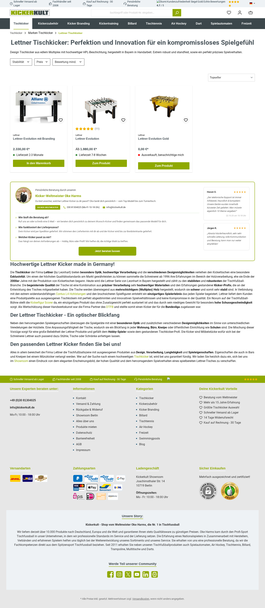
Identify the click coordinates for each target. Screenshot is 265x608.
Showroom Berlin (87, 415)
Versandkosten (140, 598)
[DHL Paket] (15, 478)
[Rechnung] (91, 478)
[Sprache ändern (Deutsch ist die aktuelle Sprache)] (252, 4)
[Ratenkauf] (107, 478)
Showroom (21, 361)
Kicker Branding (149, 409)
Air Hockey (146, 427)
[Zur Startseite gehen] (30, 13)
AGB (79, 444)
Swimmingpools (149, 438)
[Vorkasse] (101, 496)
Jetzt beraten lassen (107, 251)
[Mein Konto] (239, 12)
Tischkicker (141, 356)
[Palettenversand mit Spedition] (41, 478)
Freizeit (143, 432)
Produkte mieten (86, 427)
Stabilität (18, 62)
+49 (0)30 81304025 (23, 400)
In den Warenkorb (39, 163)
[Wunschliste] (228, 12)
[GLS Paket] (27, 478)
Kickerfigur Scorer (41, 302)
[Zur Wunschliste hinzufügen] (60, 120)
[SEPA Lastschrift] (118, 487)
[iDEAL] (90, 496)
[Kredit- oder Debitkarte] (79, 487)
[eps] (79, 496)
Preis (40, 62)
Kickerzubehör (148, 404)
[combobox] (132, 12)
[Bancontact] (105, 487)
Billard (143, 415)
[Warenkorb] (250, 12)
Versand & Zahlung (88, 404)
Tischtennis (146, 421)
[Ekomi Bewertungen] (231, 493)
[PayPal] (78, 478)
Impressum (83, 450)
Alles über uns (85, 421)
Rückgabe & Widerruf (89, 409)
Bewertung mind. (66, 62)
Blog (142, 444)
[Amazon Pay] (113, 496)
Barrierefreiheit (85, 438)
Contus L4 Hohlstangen (71, 294)
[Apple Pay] (92, 487)
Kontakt (81, 398)
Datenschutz (84, 432)
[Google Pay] (121, 478)
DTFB (109, 307)
